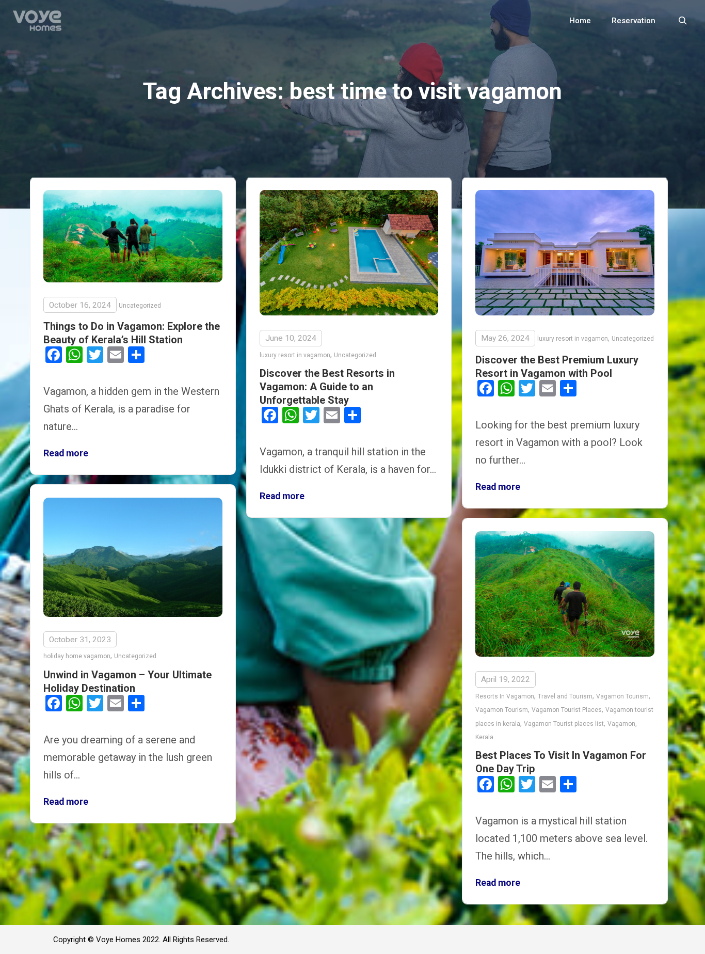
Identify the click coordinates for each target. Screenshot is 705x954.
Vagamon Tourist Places (567, 709)
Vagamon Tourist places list (564, 723)
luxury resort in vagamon (295, 355)
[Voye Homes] (37, 20)
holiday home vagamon (76, 656)
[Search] (683, 20)
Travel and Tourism (565, 696)
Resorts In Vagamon (504, 696)
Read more (65, 453)
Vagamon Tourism (622, 696)
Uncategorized (140, 305)
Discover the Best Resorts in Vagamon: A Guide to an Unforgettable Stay (327, 386)
